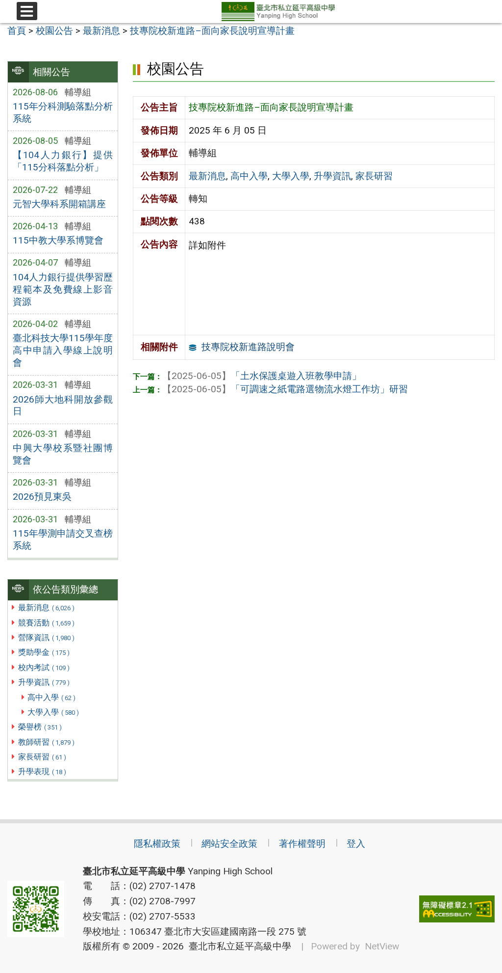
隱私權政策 (157, 843)
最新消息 (46, 607)
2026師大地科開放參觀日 (63, 405)
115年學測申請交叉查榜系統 (63, 539)
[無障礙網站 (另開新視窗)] (457, 908)
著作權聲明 (302, 843)
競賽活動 (46, 622)
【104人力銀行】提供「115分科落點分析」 (63, 161)
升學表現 (42, 771)
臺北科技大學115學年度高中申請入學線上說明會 (63, 350)
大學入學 (53, 712)
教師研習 (46, 742)
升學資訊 (44, 682)
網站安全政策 (229, 843)
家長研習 (42, 756)
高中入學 (51, 697)
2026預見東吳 (42, 496)
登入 (356, 843)
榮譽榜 (40, 726)
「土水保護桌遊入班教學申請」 (261, 375)
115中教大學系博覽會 (58, 240)
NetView (382, 946)
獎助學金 (44, 652)
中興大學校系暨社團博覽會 (63, 454)
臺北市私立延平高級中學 (237, 946)
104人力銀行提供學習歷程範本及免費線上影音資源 (63, 289)
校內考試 (44, 667)
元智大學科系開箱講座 (59, 204)
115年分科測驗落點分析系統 (63, 112)
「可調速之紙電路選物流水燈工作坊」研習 (285, 389)
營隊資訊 (46, 637)
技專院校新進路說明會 (248, 346)
